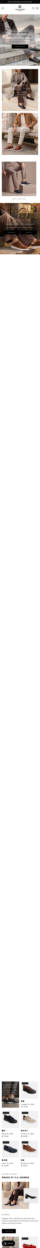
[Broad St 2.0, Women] (15, 1195)
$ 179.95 (24, 1107)
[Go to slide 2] (21, 63)
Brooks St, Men (27, 1163)
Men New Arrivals (20, 46)
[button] (33, 8)
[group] (20, 2)
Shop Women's (20, 94)
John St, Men (7, 1163)
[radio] (21, 1101)
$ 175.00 (5, 1136)
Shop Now (10, 1092)
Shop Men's (20, 136)
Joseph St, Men (27, 1104)
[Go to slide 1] (19, 63)
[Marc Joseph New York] (20, 8)
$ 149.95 (24, 1136)
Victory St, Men (27, 1134)
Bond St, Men (7, 1134)
